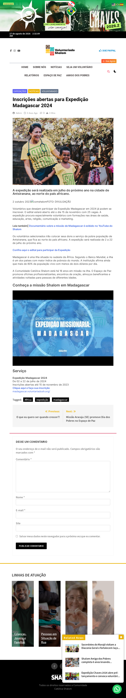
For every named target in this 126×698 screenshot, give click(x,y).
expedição (42, 399)
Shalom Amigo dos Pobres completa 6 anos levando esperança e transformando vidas (100, 662)
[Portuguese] (118, 4)
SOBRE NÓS (39, 67)
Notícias (34, 91)
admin (19, 113)
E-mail (20, 510)
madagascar (60, 399)
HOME (24, 67)
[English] (114, 4)
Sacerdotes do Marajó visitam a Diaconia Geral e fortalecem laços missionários (100, 648)
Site (18, 523)
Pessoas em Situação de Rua (49, 638)
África (28, 399)
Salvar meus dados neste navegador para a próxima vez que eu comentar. (59, 536)
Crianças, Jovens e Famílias (20, 638)
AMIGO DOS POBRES (77, 75)
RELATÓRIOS (31, 75)
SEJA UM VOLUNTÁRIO (79, 67)
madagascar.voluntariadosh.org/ (32, 391)
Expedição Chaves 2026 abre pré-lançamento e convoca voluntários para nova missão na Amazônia (100, 676)
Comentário (24, 459)
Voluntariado (49, 91)
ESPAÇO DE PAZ (53, 75)
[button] (117, 689)
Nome (20, 497)
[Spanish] (122, 4)
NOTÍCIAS (56, 67)
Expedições (20, 91)
